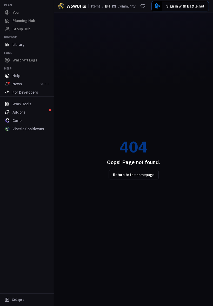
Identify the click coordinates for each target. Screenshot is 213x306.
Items (96, 6)
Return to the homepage (133, 174)
